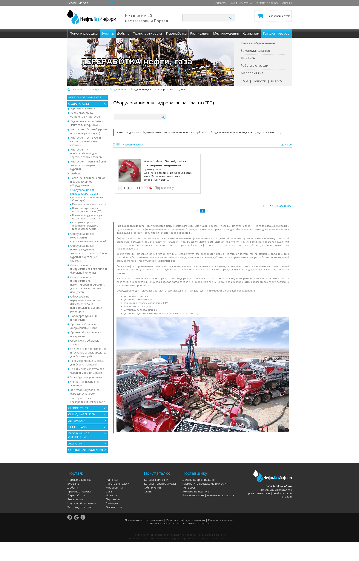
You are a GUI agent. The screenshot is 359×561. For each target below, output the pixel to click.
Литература (76, 420)
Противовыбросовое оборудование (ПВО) (83, 326)
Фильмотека (114, 507)
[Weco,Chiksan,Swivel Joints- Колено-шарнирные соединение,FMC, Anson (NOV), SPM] (129, 170)
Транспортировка (79, 491)
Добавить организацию (198, 479)
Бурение (73, 483)
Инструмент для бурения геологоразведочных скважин (86, 141)
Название (129, 144)
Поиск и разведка (79, 479)
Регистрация (245, 2)
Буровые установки (82, 108)
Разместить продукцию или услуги (205, 483)
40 (286, 144)
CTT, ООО (159, 169)
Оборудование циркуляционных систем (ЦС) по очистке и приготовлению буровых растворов (86, 304)
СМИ (244, 81)
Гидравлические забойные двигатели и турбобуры (87, 123)
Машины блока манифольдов (89, 204)
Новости (259, 81)
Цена (139, 144)
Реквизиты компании (221, 520)
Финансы (248, 58)
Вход (232, 2)
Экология (75, 443)
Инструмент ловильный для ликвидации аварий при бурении (88, 165)
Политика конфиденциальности (185, 520)
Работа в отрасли (254, 65)
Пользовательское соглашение (144, 520)
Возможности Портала (196, 523)
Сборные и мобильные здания (84, 342)
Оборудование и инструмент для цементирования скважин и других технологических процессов (87, 284)
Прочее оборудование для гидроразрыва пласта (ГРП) (87, 217)
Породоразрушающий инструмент (84, 317)
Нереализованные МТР (84, 97)
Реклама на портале (267, 2)
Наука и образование (258, 43)
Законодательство (255, 50)
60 (290, 144)
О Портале (155, 523)
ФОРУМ (277, 81)
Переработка (76, 495)
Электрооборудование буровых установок (84, 391)
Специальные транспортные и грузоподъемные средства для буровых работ (88, 352)
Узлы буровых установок (86, 377)
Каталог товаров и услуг (160, 483)
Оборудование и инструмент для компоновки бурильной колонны (88, 268)
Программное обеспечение (78, 435)
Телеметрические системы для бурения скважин (87, 362)
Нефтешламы (78, 427)
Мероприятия (252, 73)
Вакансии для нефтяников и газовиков (208, 495)
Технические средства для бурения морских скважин (87, 370)
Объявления (152, 487)
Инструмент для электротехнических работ (87, 400)
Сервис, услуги (79, 408)
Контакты (286, 2)
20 (282, 144)
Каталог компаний (156, 479)
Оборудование (79, 104)
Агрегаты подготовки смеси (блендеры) (87, 199)
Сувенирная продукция (85, 450)
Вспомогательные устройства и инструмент (86, 114)
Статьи (149, 491)
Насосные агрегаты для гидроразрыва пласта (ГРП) (87, 210)
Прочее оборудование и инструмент (85, 334)
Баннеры (112, 503)
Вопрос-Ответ (172, 523)
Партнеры (113, 499)
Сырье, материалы (81, 414)
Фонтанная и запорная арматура (84, 383)
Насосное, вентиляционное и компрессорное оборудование (87, 181)
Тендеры (188, 487)
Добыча (72, 487)
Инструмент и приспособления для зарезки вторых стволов (86, 153)
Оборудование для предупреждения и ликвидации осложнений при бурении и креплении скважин (88, 253)
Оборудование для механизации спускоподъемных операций (88, 237)
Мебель (75, 173)
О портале (221, 2)
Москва (83, 3)
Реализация (75, 499)
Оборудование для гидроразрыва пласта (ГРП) (87, 191)
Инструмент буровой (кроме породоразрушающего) (88, 131)
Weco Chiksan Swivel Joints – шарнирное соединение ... (165, 163)
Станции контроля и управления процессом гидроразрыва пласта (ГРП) (87, 225)
